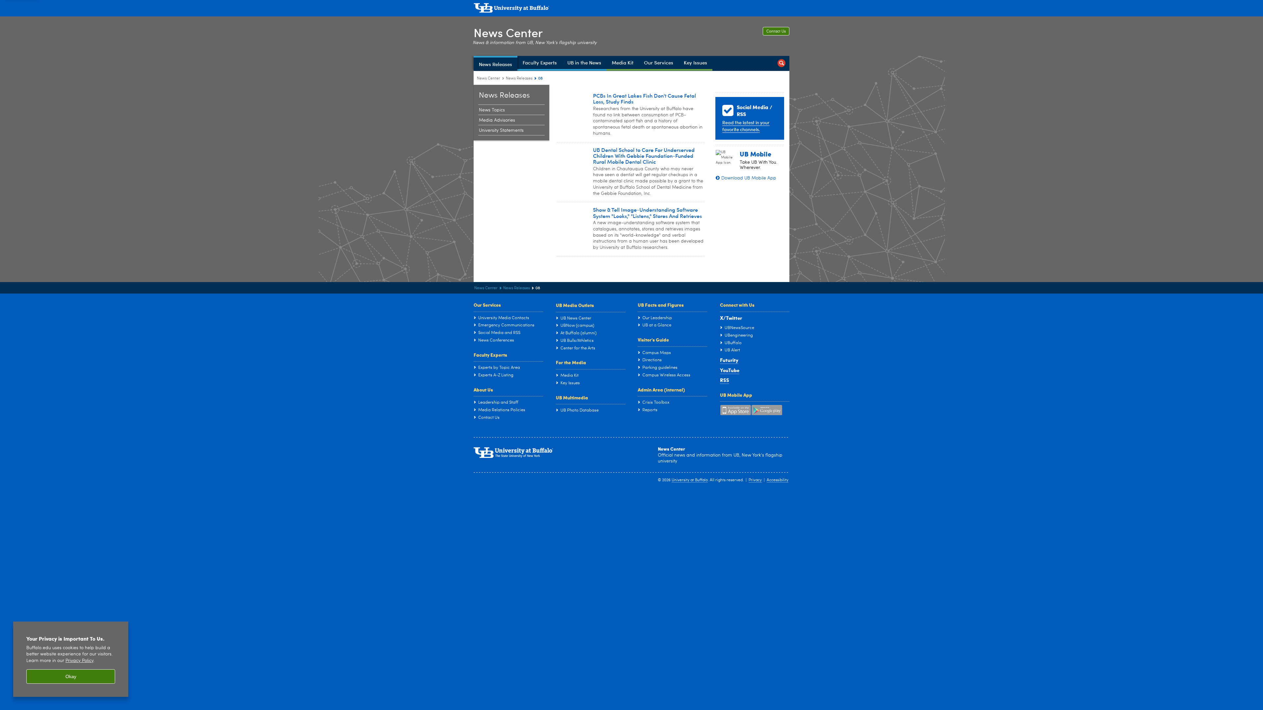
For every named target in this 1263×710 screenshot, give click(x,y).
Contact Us (776, 32)
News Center (508, 32)
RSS (724, 380)
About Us (483, 389)
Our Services (487, 304)
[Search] (781, 63)
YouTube (729, 370)
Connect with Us (737, 304)
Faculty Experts (490, 354)
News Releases (519, 79)
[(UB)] (631, 9)
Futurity (729, 360)
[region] (70, 659)
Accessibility (777, 480)
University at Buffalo (690, 480)
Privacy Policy (79, 660)
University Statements (501, 130)
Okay (70, 676)
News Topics (492, 110)
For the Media (571, 362)
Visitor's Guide (653, 339)
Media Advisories (497, 120)
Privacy (755, 480)
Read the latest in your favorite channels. (746, 125)
